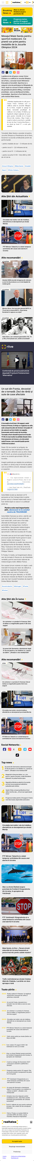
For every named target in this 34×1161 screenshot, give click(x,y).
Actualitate (17, 51)
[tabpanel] (17, 364)
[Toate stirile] (6, 2)
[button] (31, 1122)
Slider (15, 398)
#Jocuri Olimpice (7, 166)
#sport (4, 170)
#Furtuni (5, 590)
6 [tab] (22, 383)
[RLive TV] (7, 347)
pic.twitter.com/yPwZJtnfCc (15, 484)
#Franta (25, 586)
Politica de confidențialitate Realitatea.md (18, 1157)
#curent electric (7, 586)
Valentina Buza (23, 398)
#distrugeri (17, 586)
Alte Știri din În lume (12, 599)
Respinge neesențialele (17, 1146)
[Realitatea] (14, 2)
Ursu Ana (24, 51)
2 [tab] (14, 383)
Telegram (10, 72)
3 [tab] (16, 383)
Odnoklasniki (14, 72)
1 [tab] (12, 383)
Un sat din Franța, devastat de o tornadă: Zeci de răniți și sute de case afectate (17, 391)
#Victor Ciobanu (13, 170)
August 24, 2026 (12, 489)
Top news (6, 762)
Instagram (10, 749)
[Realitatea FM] (26, 2)
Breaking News (7, 11)
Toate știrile (8, 989)
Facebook (3, 72)
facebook (4, 749)
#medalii (28, 166)
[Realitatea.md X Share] (6, 72)
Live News (5, 21)
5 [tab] (20, 383)
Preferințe (17, 1152)
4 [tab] (18, 383)
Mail (18, 72)
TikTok (17, 755)
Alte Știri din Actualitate (14, 196)
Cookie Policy (4, 1157)
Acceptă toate (17, 1141)
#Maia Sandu (19, 166)
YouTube (30, 749)
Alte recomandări (11, 257)
